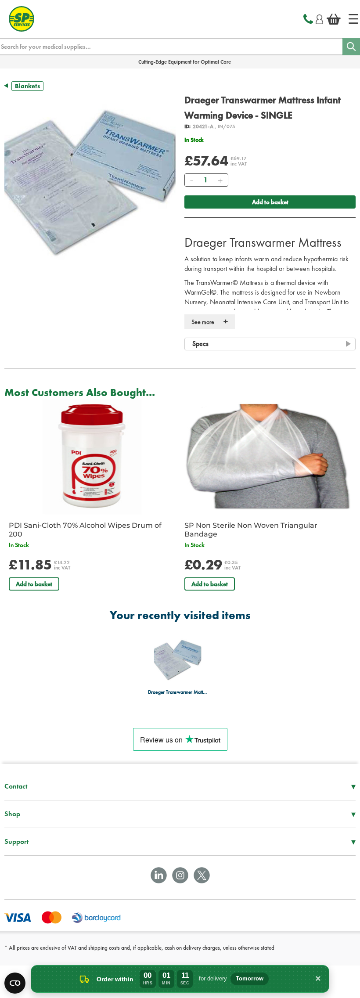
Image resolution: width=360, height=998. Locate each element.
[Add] (220, 180)
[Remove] (191, 180)
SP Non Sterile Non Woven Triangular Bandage (250, 529)
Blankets (27, 86)
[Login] (319, 18)
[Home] (353, 19)
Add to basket (270, 202)
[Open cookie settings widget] (14, 983)
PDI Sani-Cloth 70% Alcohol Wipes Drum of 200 (85, 529)
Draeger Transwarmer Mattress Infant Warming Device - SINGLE (177, 692)
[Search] (351, 46)
